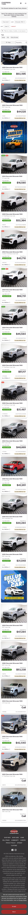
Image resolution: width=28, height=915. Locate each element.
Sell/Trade (6, 840)
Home (22, 837)
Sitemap (19, 843)
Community (15, 840)
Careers (23, 840)
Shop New (7, 837)
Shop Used (15, 837)
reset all (13, 26)
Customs (14, 845)
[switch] (25, 3)
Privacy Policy (11, 843)
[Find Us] (20, 3)
